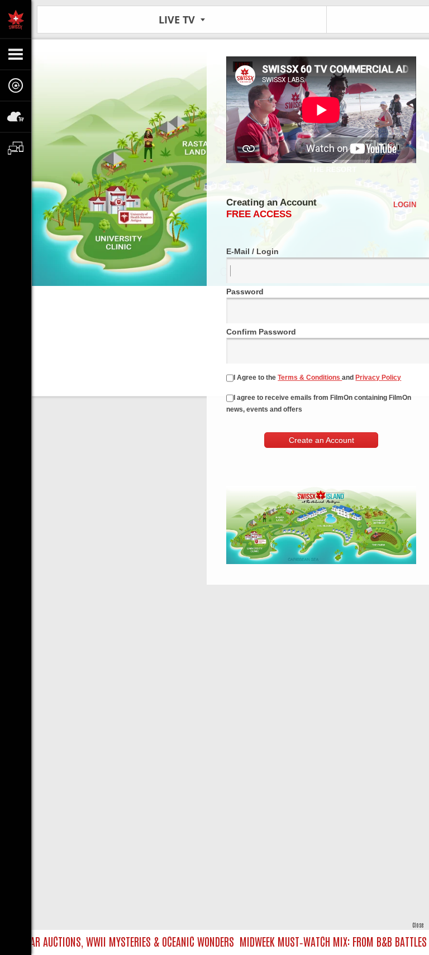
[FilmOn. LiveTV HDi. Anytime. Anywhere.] (15, 19)
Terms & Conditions (310, 377)
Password (245, 291)
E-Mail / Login (252, 251)
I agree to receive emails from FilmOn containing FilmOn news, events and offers (318, 403)
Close (417, 924)
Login (404, 204)
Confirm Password (261, 331)
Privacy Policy (378, 377)
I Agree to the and (317, 377)
